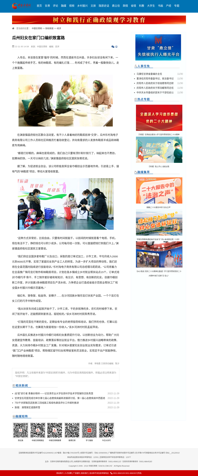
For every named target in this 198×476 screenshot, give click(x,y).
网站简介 (59, 473)
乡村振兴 (82, 5)
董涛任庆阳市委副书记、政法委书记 (155, 78)
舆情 (125, 5)
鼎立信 (116, 5)
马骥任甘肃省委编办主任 (149, 74)
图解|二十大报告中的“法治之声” (159, 207)
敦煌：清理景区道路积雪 (27, 407)
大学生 (151, 5)
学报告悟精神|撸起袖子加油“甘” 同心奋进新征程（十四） (158, 239)
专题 (176, 5)
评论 (55, 5)
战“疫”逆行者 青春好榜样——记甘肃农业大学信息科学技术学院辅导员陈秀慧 (54, 393)
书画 (160, 5)
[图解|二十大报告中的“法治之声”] (159, 204)
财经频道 (49, 28)
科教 (141, 5)
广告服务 (76, 473)
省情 (133, 5)
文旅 (93, 5)
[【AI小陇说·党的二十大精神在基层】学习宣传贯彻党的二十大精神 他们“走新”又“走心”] (159, 267)
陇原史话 (104, 5)
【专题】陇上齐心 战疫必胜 (158, 167)
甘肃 (47, 5)
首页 (39, 5)
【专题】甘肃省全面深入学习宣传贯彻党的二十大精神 (158, 135)
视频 (71, 5)
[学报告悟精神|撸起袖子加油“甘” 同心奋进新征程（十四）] (159, 236)
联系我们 (84, 473)
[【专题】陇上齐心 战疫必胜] (159, 163)
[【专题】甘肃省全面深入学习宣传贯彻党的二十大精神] (159, 131)
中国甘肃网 (37, 28)
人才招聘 (68, 473)
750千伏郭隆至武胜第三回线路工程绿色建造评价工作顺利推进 (47, 403)
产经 (168, 5)
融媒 (63, 5)
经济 (59, 28)
